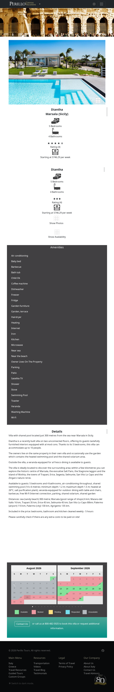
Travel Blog (39, 669)
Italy (11, 663)
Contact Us (22, 623)
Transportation (41, 663)
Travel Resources (17, 669)
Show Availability (57, 236)
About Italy (89, 666)
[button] (14, 584)
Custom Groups (17, 676)
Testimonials (40, 673)
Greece (12, 666)
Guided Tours (16, 673)
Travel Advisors (92, 673)
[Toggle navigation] (101, 4)
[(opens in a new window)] (103, 650)
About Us (88, 663)
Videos (37, 666)
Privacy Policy (66, 666)
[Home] (23, 4)
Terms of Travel (67, 663)
